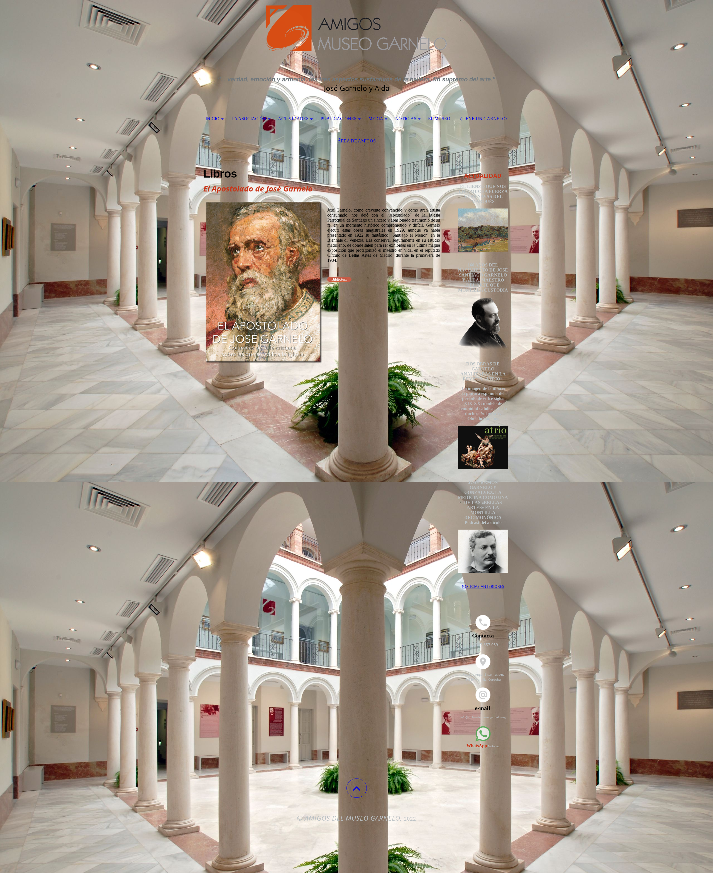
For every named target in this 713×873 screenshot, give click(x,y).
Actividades (293, 118)
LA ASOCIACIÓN (248, 118)
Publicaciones (338, 118)
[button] (356, 788)
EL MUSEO (439, 118)
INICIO (212, 118)
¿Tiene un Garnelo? (483, 118)
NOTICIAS (405, 118)
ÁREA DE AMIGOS (357, 141)
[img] (356, 28)
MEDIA (375, 118)
